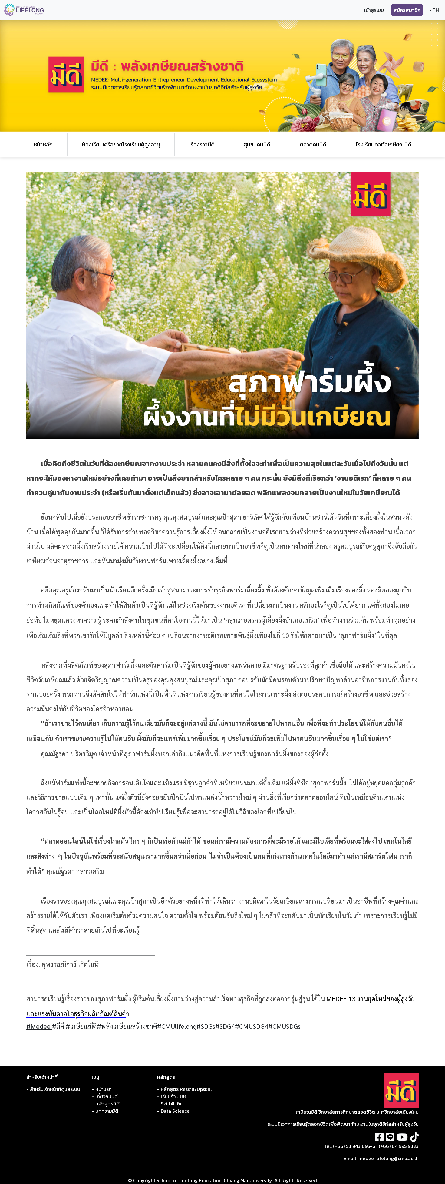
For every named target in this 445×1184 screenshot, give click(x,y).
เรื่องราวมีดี (202, 144)
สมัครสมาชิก (407, 10)
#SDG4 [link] (225, 1026)
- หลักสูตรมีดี (106, 1103)
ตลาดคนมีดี (313, 144)
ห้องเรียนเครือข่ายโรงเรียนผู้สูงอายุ (121, 144)
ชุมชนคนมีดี (257, 144)
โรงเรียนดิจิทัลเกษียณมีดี (383, 144)
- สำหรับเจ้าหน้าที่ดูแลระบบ (53, 1089)
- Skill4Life (169, 1103)
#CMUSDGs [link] (284, 1026)
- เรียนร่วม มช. (172, 1096)
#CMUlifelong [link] (176, 1026)
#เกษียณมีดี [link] (81, 1026)
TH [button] (435, 10)
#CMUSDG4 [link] (251, 1026)
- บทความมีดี (105, 1111)
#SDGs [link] (205, 1026)
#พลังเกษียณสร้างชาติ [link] (127, 1026)
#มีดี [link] (59, 1026)
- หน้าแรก (102, 1089)
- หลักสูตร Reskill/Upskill (184, 1089)
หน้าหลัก (43, 144)
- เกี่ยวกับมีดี (105, 1096)
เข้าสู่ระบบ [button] (374, 10)
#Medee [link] (39, 1026)
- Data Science (173, 1111)
